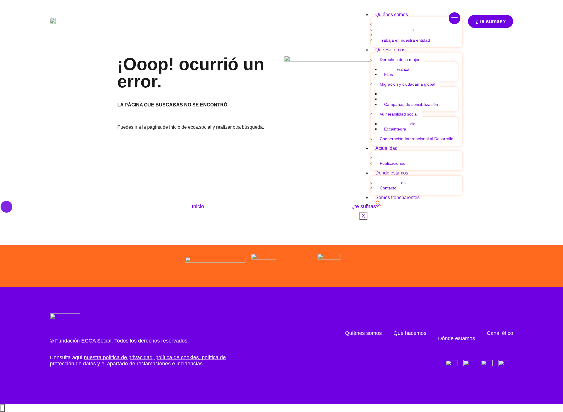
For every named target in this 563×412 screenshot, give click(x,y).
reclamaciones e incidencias (170, 364)
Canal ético (500, 333)
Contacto (388, 188)
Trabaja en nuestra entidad (405, 40)
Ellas (388, 74)
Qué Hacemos (390, 49)
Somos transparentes (397, 197)
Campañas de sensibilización (411, 104)
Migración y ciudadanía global (407, 84)
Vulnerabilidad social (399, 114)
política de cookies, (178, 357)
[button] (378, 204)
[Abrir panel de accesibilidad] (2, 408)
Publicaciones (392, 163)
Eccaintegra (395, 129)
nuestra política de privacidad (118, 357)
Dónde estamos (391, 172)
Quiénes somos (391, 14)
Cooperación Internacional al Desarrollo (416, 138)
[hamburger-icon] (454, 19)
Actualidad (386, 148)
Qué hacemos (410, 333)
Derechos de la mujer (400, 59)
